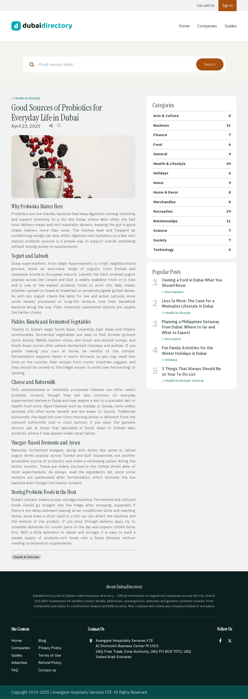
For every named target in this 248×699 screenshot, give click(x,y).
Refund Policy (50, 662)
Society (192, 240)
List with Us (206, 5)
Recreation (192, 211)
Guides (231, 25)
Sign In (227, 5)
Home (184, 25)
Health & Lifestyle (27, 98)
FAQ (14, 670)
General (192, 154)
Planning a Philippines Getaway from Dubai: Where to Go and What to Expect (190, 327)
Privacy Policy (49, 647)
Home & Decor (192, 192)
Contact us (47, 670)
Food (192, 144)
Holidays (192, 173)
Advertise (19, 662)
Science (192, 230)
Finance (192, 134)
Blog (42, 640)
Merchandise (192, 202)
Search (210, 64)
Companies (207, 25)
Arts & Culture (192, 115)
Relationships (192, 221)
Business (192, 125)
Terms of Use (49, 655)
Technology (192, 249)
